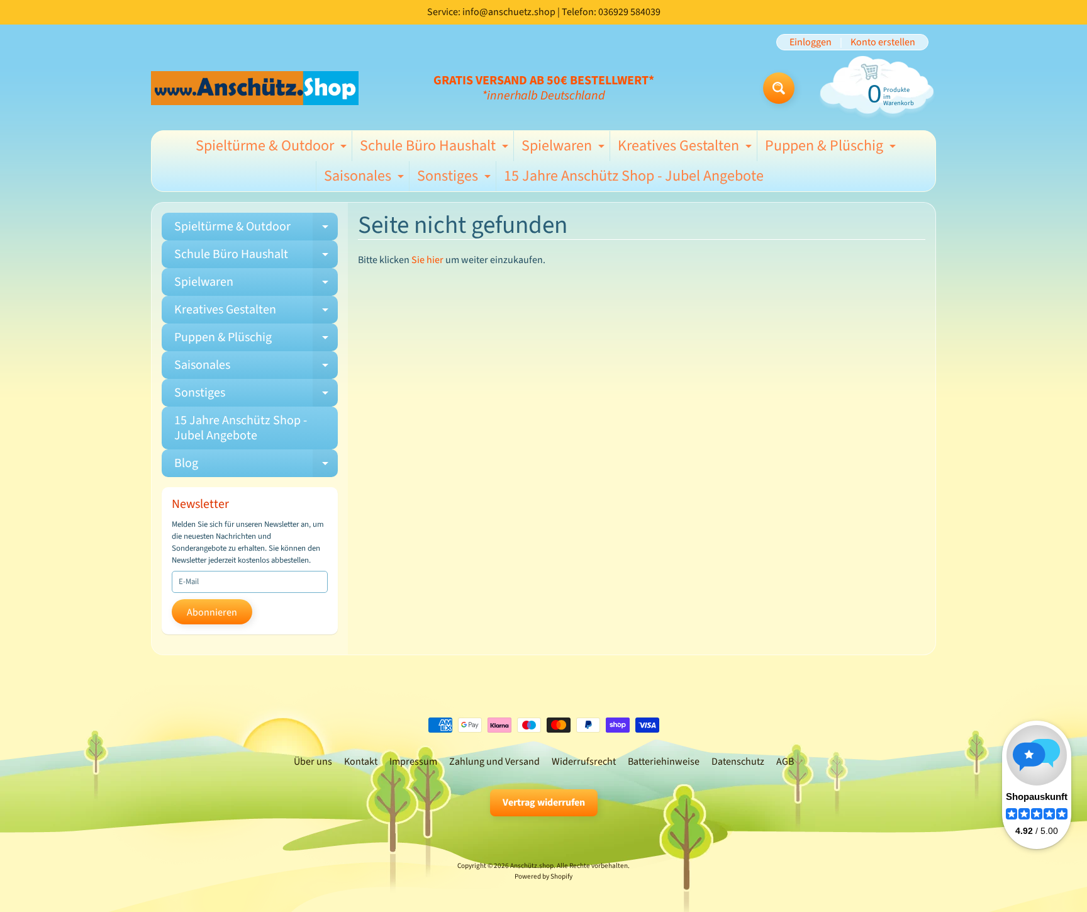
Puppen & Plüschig (832, 148)
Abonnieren (212, 612)
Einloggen (810, 42)
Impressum (413, 761)
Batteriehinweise (664, 761)
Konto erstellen (882, 42)
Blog (256, 465)
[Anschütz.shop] (255, 87)
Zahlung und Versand (494, 761)
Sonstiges (455, 178)
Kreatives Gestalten (686, 148)
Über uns (313, 761)
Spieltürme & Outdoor (273, 148)
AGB (785, 761)
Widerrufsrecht (584, 761)
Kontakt (360, 761)
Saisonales (365, 178)
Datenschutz (737, 761)
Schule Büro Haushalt (435, 148)
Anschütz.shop (532, 865)
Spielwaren (564, 148)
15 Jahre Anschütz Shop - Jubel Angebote (634, 176)
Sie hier (427, 260)
